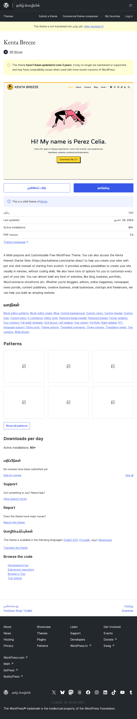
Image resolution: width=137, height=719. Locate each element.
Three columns (95, 327)
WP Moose (16, 51)
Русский (84, 539)
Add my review (12, 475)
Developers (77, 639)
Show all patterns (17, 425)
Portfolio (95, 322)
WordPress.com (16, 657)
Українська (105, 539)
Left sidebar (66, 322)
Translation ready (116, 327)
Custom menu (18, 317)
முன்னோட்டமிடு (36, 188)
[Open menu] (131, 5)
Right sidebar (109, 322)
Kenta (43, 201)
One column (81, 322)
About (7, 627)
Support (75, 633)
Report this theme (14, 522)
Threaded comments (72, 327)
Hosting (9, 639)
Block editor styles (41, 313)
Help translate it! (93, 26)
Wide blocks (22, 331)
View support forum (15, 498)
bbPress (11, 670)
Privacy (8, 646)
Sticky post (32, 327)
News (7, 633)
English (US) (71, 539)
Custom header (113, 313)
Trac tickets (15, 578)
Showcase (44, 627)
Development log (18, 565)
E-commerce (35, 317)
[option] (24, 366)
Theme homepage (15, 242)
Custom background (72, 313)
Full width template (32, 322)
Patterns (42, 646)
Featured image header (73, 317)
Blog (56, 313)
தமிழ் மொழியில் (21, 692)
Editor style (51, 317)
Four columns (11, 322)
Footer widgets (118, 317)
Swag (109, 646)
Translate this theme (16, 547)
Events (108, 633)
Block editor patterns (16, 313)
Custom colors (94, 313)
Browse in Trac (17, 573)
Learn (74, 627)
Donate (110, 639)
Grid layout (50, 322)
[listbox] (68, 384)
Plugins (41, 639)
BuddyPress (13, 676)
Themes (8, 16)
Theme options (50, 327)
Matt (9, 664)
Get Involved (112, 627)
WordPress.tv (81, 646)
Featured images (98, 317)
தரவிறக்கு (104, 188)
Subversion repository (21, 569)
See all (129, 475)
